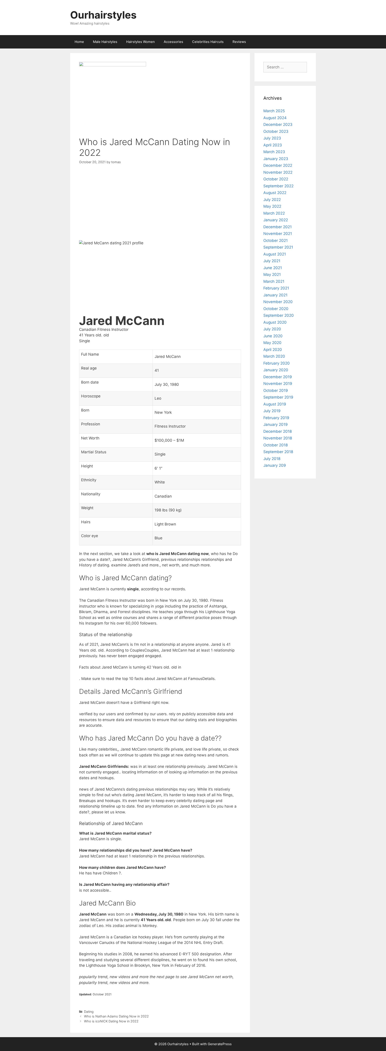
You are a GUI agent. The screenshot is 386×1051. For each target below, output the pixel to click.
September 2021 (278, 247)
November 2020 (278, 302)
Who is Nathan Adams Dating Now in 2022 (116, 1016)
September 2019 (278, 397)
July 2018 (271, 458)
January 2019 (275, 424)
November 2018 (277, 438)
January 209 (274, 465)
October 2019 (275, 390)
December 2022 (277, 165)
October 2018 (275, 445)
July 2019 (272, 411)
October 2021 (275, 240)
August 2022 (274, 192)
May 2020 (272, 342)
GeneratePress (220, 1044)
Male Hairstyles (105, 42)
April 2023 (272, 145)
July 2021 (271, 261)
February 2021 (276, 288)
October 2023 (275, 131)
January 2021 (275, 295)
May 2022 (272, 206)
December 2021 (277, 227)
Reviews (239, 42)
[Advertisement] (160, 203)
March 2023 (274, 152)
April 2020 (272, 349)
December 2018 (277, 431)
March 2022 (274, 213)
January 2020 (275, 370)
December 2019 (277, 377)
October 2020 (275, 308)
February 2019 (276, 418)
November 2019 (277, 383)
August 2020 (275, 322)
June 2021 (272, 268)
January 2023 (275, 158)
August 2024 (275, 118)
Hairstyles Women (140, 42)
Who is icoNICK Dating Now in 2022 (111, 1021)
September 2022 (278, 186)
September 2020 (278, 315)
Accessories (173, 42)
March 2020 (274, 356)
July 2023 (272, 138)
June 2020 (273, 336)
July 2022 (272, 199)
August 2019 (274, 404)
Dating (89, 1011)
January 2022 (275, 220)
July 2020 (272, 329)
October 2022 (275, 179)
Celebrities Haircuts (208, 42)
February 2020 (276, 363)
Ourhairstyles (103, 15)
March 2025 (274, 111)
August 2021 (274, 254)
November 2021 (277, 233)
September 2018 (278, 452)
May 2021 (272, 274)
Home (79, 42)
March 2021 (273, 281)
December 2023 (277, 124)
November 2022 (277, 172)
